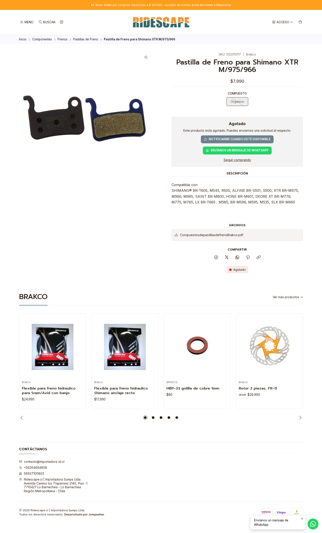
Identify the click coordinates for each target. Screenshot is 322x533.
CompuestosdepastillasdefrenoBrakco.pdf (211, 235)
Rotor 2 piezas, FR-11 (258, 388)
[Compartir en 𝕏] (226, 258)
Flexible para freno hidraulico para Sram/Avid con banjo (49, 390)
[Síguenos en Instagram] (62, 22)
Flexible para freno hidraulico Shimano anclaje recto (121, 390)
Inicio (23, 39)
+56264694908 (35, 467)
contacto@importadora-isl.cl (44, 461)
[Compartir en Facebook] (216, 258)
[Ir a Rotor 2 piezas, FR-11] (269, 347)
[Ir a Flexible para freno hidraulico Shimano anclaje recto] (125, 347)
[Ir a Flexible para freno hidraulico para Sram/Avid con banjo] (52, 347)
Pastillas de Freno (85, 39)
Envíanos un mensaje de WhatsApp (240, 150)
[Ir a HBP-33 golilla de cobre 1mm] (197, 347)
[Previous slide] (22, 417)
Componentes (42, 39)
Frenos (62, 39)
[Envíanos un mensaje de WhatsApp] (313, 524)
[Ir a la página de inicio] (161, 22)
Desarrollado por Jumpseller (84, 514)
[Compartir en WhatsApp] (237, 258)
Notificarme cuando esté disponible (240, 139)
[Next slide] (299, 417)
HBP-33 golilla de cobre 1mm (192, 388)
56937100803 (34, 473)
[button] (145, 417)
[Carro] (300, 22)
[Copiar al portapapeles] (258, 258)
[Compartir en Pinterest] (248, 258)
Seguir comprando (237, 160)
